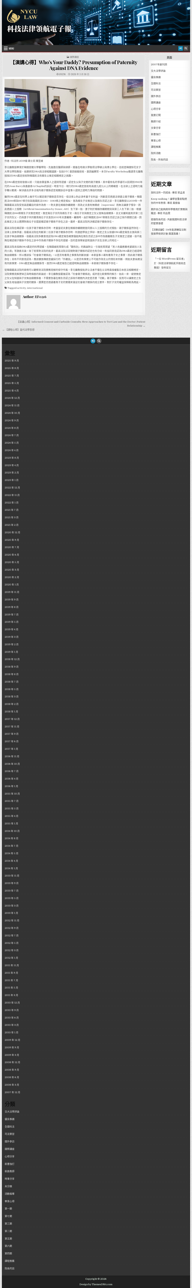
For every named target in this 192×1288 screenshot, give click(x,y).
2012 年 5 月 (12, 943)
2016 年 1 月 (11, 786)
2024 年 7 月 (12, 435)
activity (21, 288)
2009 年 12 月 (12, 1040)
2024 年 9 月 (12, 420)
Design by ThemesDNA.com (96, 1284)
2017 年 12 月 (12, 719)
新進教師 (9, 1171)
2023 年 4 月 (12, 465)
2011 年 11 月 (12, 965)
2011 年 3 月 (11, 995)
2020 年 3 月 (12, 569)
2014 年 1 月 (11, 868)
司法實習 (156, 89)
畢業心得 (156, 140)
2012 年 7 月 (12, 935)
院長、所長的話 (159, 159)
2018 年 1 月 (11, 711)
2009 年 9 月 (12, 1047)
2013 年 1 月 (11, 913)
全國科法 (156, 83)
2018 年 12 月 (12, 659)
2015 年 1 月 (11, 823)
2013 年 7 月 (12, 890)
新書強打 (156, 134)
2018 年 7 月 (12, 681)
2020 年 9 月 (12, 539)
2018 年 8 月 (12, 674)
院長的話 (9, 1268)
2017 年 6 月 (12, 741)
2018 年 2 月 (12, 704)
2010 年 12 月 (12, 1002)
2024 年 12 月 (12, 398)
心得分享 (156, 108)
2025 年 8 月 (12, 368)
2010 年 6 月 (12, 1017)
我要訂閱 (156, 115)
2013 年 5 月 (12, 898)
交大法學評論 (158, 70)
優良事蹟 (156, 77)
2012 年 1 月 (11, 957)
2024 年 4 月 (12, 450)
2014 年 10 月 (12, 831)
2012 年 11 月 (12, 920)
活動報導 (9, 1193)
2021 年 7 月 (12, 509)
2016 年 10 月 (12, 763)
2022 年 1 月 (12, 502)
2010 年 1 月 (11, 1032)
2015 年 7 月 (12, 801)
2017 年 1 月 (11, 748)
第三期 (8, 1223)
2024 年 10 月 (12, 413)
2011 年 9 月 (11, 972)
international (35, 288)
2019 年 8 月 (12, 607)
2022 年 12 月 (12, 487)
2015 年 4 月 (11, 816)
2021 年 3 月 (12, 517)
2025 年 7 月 (12, 375)
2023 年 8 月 (12, 457)
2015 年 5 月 (12, 808)
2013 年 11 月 (12, 875)
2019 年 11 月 (12, 592)
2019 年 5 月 (12, 621)
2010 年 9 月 (12, 1010)
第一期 (8, 1208)
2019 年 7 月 (12, 614)
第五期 (8, 1238)
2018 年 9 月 (12, 666)
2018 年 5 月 (12, 689)
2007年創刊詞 (159, 64)
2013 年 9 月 (12, 883)
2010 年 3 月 (12, 1025)
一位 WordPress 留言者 (170, 258)
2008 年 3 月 (12, 1084)
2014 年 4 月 (11, 860)
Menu (11, 48)
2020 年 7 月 (12, 547)
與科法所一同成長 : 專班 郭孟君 (168, 192)
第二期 (8, 1231)
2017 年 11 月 (12, 726)
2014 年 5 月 (11, 853)
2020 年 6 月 (12, 554)
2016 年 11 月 (12, 756)
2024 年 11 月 (12, 405)
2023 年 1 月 (12, 480)
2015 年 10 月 (12, 793)
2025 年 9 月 (12, 360)
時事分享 (9, 1178)
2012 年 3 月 (12, 950)
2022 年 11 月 (12, 495)
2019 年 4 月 (11, 629)
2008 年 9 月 (12, 1069)
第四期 (8, 1253)
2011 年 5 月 (11, 987)
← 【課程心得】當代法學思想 (18, 329)
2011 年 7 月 (11, 980)
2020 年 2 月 (12, 577)
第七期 (8, 1216)
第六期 (8, 1245)
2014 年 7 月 (11, 845)
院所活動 (156, 153)
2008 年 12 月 (12, 1062)
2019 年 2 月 (12, 644)
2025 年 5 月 (12, 383)
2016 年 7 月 (12, 771)
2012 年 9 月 (12, 928)
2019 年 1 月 (11, 651)
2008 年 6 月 (12, 1077)
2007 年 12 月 (12, 1092)
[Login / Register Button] (180, 48)
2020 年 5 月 (12, 562)
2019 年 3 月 (12, 636)
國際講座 (74, 57)
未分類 (8, 1186)
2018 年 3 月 (12, 696)
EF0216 (62, 74)
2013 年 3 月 (12, 905)
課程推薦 (156, 146)
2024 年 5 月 (12, 442)
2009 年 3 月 (12, 1055)
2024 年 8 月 (12, 428)
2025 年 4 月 (12, 390)
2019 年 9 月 (12, 599)
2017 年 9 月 (12, 733)
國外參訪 (156, 96)
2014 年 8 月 (11, 838)
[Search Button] (186, 48)
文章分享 (156, 127)
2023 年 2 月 (12, 472)
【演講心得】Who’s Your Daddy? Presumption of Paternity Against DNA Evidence (73, 65)
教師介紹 (156, 121)
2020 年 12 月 (12, 532)
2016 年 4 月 (11, 778)
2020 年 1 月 (12, 584)
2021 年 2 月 (12, 524)
